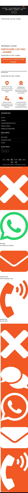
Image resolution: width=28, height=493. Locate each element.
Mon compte (4, 137)
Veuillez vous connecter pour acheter (13, 61)
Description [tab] (4, 72)
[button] (2, 3)
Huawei (16, 9)
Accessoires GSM (14, 8)
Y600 (21, 9)
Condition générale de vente (8, 123)
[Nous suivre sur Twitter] (7, 151)
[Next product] (12, 12)
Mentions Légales (5, 126)
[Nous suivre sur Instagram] (5, 151)
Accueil (4, 8)
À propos (3, 120)
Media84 (24, 164)
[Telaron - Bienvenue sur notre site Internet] (14, 3)
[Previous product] (15, 12)
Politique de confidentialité (8, 128)
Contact (3, 142)
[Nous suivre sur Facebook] (2, 151)
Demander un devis (6, 140)
